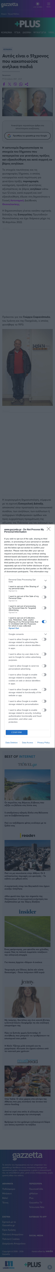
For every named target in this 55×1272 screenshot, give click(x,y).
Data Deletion (12, 742)
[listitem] (27, 581)
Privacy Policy (43, 742)
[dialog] (27, 636)
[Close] (49, 529)
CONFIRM (16, 732)
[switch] (44, 587)
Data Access (27, 742)
